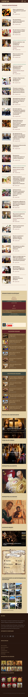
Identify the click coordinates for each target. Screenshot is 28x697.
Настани (3, 649)
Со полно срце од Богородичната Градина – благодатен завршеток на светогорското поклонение (19, 111)
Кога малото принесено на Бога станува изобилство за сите (19, 215)
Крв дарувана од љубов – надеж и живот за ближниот (19, 247)
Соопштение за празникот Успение (16, 359)
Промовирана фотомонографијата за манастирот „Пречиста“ (19, 268)
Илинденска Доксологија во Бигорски (19, 146)
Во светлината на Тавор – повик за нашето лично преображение (19, 31)
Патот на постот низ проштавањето (18, 54)
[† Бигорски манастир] (5, 1)
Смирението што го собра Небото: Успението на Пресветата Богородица (15, 342)
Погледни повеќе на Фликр (7, 610)
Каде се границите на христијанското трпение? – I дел (19, 11)
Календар (3, 654)
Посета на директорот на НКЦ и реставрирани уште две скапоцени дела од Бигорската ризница (19, 258)
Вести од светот (4, 647)
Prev (3, 428)
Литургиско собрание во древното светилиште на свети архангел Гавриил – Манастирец (19, 203)
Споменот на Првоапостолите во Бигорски (18, 278)
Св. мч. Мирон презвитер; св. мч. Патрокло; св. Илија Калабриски (14, 311)
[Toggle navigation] (25, 1)
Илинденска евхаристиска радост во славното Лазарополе (19, 157)
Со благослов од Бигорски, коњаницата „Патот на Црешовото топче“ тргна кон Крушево (19, 192)
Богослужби (4, 645)
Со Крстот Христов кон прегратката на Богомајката (18, 79)
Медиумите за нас (5, 652)
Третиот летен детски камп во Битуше (18, 226)
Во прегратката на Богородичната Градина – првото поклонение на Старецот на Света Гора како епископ (19, 136)
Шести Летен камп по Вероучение (14, 353)
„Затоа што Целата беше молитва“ (15, 365)
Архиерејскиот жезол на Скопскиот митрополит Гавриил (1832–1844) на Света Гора (19, 100)
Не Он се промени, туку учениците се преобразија (19, 43)
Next (25, 428)
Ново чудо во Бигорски (14, 452)
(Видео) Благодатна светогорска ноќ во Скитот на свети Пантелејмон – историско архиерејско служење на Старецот (19, 124)
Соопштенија (4, 650)
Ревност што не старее (18, 167)
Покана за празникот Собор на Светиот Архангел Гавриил (18, 237)
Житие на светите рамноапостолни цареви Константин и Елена (14, 428)
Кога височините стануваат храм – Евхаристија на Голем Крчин (17, 347)
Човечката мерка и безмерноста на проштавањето (17, 67)
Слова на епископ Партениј (19, 40)
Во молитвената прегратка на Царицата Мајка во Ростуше (19, 21)
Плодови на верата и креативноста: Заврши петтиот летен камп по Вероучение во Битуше (19, 90)
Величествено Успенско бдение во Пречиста (17, 335)
